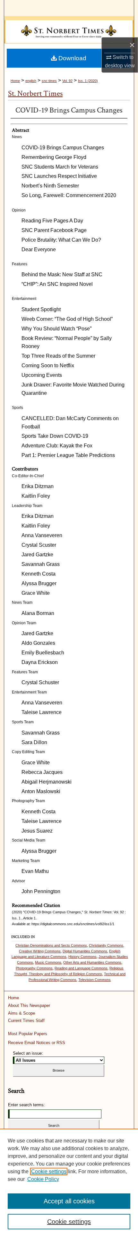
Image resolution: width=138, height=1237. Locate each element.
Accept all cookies (69, 1201)
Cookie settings (48, 1171)
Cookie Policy (43, 1179)
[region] (69, 1183)
